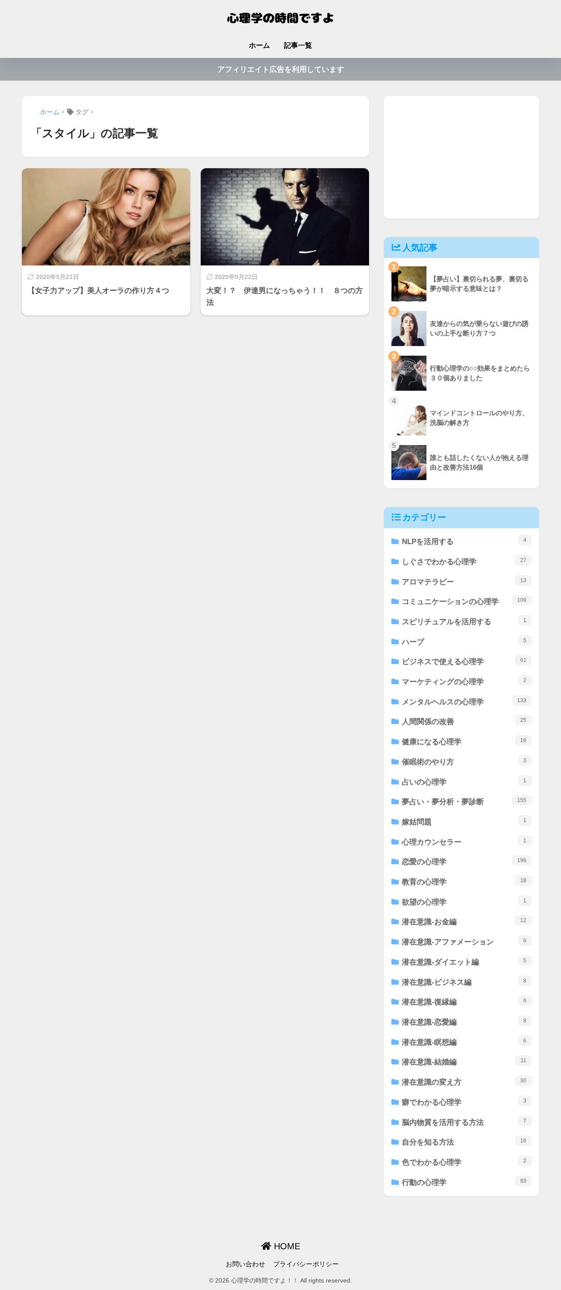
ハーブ (464, 641)
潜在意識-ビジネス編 (464, 982)
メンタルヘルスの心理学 (464, 701)
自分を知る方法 (464, 1142)
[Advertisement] (461, 157)
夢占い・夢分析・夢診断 (464, 801)
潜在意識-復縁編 (464, 1001)
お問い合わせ (245, 1264)
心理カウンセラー (464, 842)
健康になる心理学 (464, 741)
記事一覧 (298, 45)
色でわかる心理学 (464, 1162)
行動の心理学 (464, 1182)
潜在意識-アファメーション (464, 941)
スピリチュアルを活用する (464, 621)
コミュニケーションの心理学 (464, 601)
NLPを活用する (464, 541)
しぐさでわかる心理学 (464, 561)
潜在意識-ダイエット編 (464, 962)
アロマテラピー (464, 581)
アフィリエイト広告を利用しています (280, 69)
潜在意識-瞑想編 (464, 1042)
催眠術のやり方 (464, 761)
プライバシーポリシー (306, 1264)
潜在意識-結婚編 (464, 1061)
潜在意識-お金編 (464, 921)
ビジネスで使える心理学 (464, 661)
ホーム (259, 45)
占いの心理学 (464, 782)
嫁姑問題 (464, 821)
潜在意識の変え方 (464, 1082)
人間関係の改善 (464, 721)
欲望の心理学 (464, 902)
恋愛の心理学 (464, 861)
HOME (285, 1246)
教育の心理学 (464, 881)
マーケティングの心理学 (464, 681)
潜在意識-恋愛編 (464, 1022)
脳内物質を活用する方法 (464, 1122)
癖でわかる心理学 (464, 1102)
